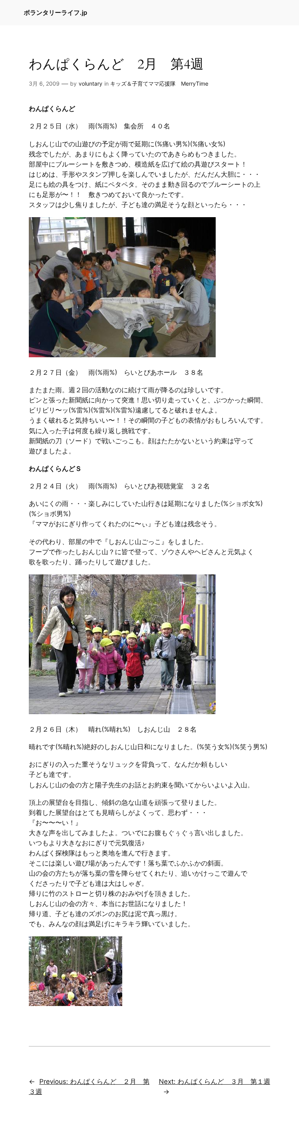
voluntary (90, 83)
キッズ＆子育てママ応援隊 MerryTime (159, 83)
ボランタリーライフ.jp (55, 12)
